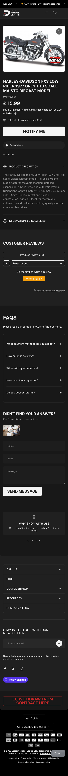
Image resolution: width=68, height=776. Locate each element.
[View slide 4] (40, 541)
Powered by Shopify (50, 753)
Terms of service (40, 758)
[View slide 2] (32, 541)
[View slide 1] (28, 541)
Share (11, 154)
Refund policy (14, 758)
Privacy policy (26, 758)
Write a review (34, 278)
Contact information (26, 762)
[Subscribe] (59, 643)
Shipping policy (54, 758)
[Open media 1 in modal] (59, 31)
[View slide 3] (36, 541)
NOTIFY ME (34, 131)
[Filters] (6, 263)
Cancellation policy (43, 762)
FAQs (38, 326)
